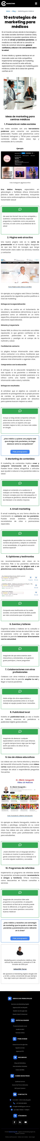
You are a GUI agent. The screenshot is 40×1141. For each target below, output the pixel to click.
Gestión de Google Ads (20, 1011)
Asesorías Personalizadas (20, 1085)
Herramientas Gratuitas (20, 1066)
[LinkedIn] (20, 1122)
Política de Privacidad (11, 1137)
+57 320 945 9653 (21, 1103)
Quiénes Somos (20, 1081)
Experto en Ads (20, 1048)
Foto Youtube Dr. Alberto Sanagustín (20, 816)
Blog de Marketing (20, 1063)
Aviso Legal (32, 1137)
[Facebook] (14, 1122)
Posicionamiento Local (20, 1026)
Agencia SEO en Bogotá (20, 1007)
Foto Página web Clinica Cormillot (20, 287)
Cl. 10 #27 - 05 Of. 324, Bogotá (22, 1100)
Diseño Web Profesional (20, 1014)
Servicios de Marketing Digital (20, 1004)
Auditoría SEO (20, 1029)
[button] (36, 4)
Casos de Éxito (20, 1070)
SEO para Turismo (20, 1088)
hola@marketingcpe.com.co (21, 1106)
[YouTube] (26, 1122)
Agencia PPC (20, 1051)
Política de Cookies (23, 1137)
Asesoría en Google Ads (20, 1044)
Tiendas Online (20, 1033)
